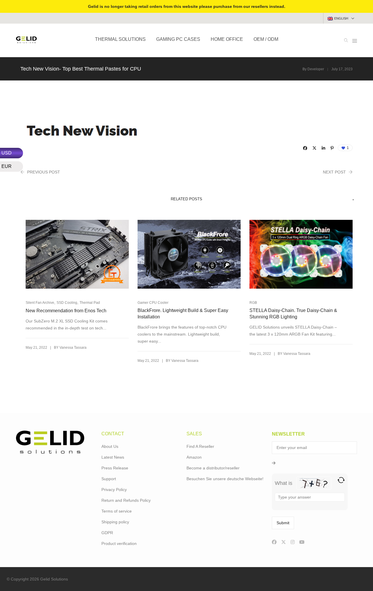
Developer (315, 69)
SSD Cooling (67, 303)
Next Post (334, 172)
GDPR (107, 532)
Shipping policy (115, 522)
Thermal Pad (90, 303)
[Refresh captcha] (341, 480)
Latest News (112, 457)
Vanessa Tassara (73, 348)
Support (108, 478)
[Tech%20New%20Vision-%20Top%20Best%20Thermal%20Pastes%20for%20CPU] (305, 148)
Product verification (119, 543)
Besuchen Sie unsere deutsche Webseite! (224, 478)
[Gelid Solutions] (26, 40)
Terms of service (116, 511)
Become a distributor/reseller (213, 468)
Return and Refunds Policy (126, 500)
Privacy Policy (114, 489)
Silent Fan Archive (40, 303)
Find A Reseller (200, 446)
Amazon (194, 457)
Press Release (114, 468)
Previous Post (43, 172)
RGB (253, 303)
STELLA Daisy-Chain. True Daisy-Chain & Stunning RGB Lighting (293, 313)
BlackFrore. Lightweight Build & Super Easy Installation (183, 313)
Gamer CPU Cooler (153, 303)
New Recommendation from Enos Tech (66, 310)
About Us (109, 446)
